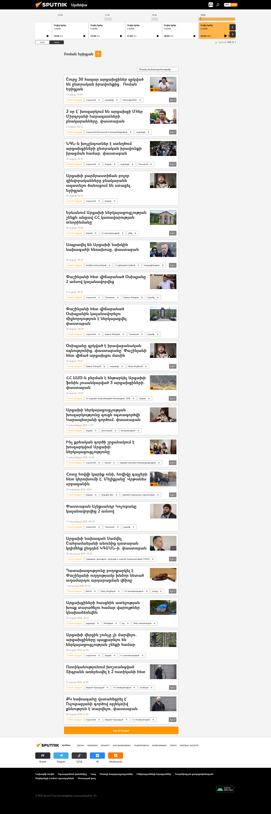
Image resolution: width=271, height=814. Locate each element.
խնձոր (89, 591)
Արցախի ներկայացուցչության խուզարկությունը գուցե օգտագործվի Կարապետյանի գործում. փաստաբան (103, 414)
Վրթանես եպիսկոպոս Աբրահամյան (138, 494)
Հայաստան (91, 100)
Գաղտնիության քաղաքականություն (194, 773)
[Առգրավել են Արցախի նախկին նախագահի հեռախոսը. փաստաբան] (163, 249)
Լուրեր (57, 28)
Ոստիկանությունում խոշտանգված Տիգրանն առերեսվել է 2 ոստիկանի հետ (105, 669)
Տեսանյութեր (159, 745)
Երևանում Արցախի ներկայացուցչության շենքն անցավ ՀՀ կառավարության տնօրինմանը (106, 217)
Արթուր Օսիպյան (131, 297)
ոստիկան (144, 687)
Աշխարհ (105, 745)
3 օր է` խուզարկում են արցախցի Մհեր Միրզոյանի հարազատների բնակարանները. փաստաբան (104, 116)
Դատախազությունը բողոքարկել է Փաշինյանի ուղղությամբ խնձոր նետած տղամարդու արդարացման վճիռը (105, 575)
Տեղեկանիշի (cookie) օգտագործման (54, 778)
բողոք (155, 591)
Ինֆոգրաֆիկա (141, 745)
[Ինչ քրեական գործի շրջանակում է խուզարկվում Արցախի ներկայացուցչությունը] (163, 447)
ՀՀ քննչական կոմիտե (125, 265)
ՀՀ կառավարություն (110, 233)
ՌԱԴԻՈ (173, 745)
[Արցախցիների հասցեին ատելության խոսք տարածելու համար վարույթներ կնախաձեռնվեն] (163, 607)
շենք (130, 233)
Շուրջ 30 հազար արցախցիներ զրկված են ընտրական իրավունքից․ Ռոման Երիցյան (104, 84)
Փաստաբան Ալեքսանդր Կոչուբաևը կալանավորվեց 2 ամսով (101, 509)
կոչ (123, 623)
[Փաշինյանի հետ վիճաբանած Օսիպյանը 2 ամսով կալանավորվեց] (163, 281)
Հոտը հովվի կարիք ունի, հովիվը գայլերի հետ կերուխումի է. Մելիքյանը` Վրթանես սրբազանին (106, 479)
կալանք (151, 297)
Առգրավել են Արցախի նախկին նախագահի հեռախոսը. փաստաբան (102, 247)
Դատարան (143, 164)
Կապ (93, 773)
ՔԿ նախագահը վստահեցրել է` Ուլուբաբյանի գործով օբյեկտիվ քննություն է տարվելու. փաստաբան (102, 703)
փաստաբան (106, 430)
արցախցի (109, 100)
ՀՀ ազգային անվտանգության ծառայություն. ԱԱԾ (108, 398)
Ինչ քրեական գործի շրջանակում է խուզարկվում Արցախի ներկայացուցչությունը (100, 447)
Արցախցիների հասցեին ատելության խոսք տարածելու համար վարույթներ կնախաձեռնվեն (103, 607)
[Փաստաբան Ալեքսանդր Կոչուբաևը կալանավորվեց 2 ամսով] (163, 511)
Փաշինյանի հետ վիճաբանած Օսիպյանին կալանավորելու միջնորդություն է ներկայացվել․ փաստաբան (97, 316)
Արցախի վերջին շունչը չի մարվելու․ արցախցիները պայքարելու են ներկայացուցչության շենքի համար (102, 639)
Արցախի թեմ (107, 494)
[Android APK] (225, 789)
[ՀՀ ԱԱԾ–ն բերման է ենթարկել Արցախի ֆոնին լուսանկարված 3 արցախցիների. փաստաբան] (163, 382)
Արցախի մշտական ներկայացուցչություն (138, 462)
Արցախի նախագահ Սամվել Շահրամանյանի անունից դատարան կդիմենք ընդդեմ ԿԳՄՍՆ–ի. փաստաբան (106, 543)
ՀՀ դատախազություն (133, 591)
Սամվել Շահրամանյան (96, 265)
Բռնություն (108, 623)
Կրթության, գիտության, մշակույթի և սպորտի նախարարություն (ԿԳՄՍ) (118, 559)
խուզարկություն (128, 430)
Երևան (108, 462)
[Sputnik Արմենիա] (52, 8)
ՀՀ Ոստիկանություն (122, 687)
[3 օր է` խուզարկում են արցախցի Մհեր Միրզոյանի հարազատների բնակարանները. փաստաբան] (163, 116)
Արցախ (108, 164)
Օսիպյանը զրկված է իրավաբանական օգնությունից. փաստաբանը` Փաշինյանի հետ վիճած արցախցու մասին (106, 350)
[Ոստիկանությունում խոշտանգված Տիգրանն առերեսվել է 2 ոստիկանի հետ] (163, 671)
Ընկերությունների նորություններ (154, 773)
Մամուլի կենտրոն (189, 745)
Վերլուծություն (122, 745)
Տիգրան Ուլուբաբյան (95, 687)
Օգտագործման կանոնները (72, 773)
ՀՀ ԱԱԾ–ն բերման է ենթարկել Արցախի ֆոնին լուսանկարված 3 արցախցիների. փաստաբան (106, 382)
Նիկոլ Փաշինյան (135, 366)
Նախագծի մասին (44, 773)
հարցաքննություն (152, 265)
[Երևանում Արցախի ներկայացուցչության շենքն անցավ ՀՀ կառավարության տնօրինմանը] (163, 217)
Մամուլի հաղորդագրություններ (116, 773)
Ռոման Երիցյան (78, 53)
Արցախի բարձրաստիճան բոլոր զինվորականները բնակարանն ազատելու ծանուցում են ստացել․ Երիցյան (99, 183)
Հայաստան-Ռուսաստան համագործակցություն (107, 132)
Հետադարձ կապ (87, 778)
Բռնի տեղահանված (142, 623)
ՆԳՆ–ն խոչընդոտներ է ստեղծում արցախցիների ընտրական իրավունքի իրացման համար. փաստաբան (104, 148)
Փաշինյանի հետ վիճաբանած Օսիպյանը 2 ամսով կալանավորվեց (106, 279)
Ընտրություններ (130, 100)
